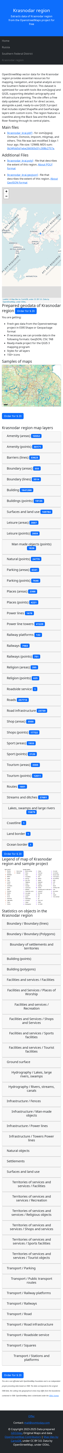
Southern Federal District (17, 53)
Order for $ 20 (26, 311)
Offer (31, 1416)
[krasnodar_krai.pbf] (19, 133)
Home (5, 41)
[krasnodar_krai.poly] (20, 160)
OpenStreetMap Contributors (23, 1437)
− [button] (6, 196)
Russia (6, 47)
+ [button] (6, 191)
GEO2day (16, 1433)
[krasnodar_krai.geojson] (22, 175)
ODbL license (54, 1396)
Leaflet (5, 299)
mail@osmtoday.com (37, 1422)
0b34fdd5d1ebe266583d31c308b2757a (30, 148)
